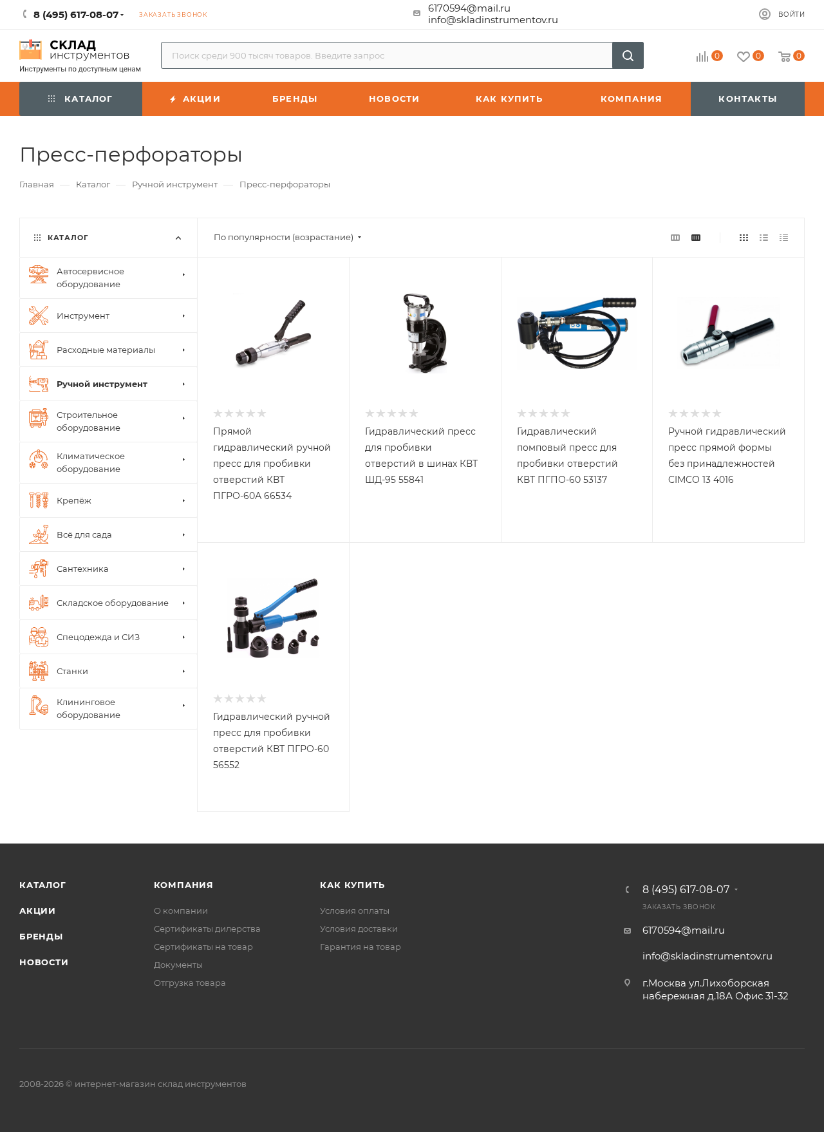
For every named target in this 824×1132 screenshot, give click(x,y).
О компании (181, 910)
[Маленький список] (675, 237)
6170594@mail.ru (469, 8)
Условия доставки (359, 928)
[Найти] (628, 55)
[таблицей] (783, 237)
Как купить (352, 885)
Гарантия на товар (360, 946)
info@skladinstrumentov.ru (493, 20)
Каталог (42, 885)
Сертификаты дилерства (207, 928)
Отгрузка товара (190, 982)
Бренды (41, 936)
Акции (37, 910)
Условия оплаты (354, 910)
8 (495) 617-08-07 (685, 890)
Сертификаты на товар (203, 946)
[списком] (763, 237)
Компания (184, 885)
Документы (178, 964)
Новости (44, 962)
